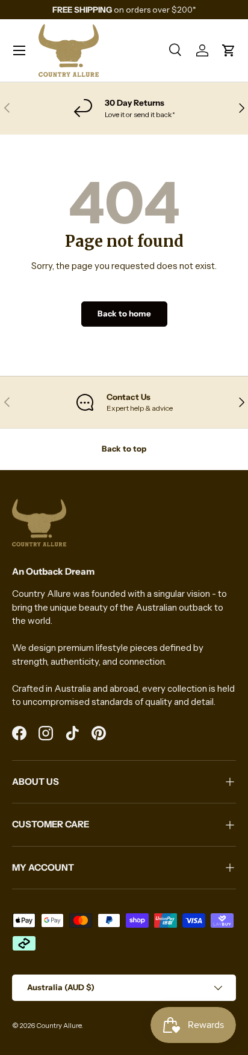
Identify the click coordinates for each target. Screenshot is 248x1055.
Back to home (124, 313)
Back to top (124, 448)
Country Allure (58, 1025)
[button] (228, 50)
